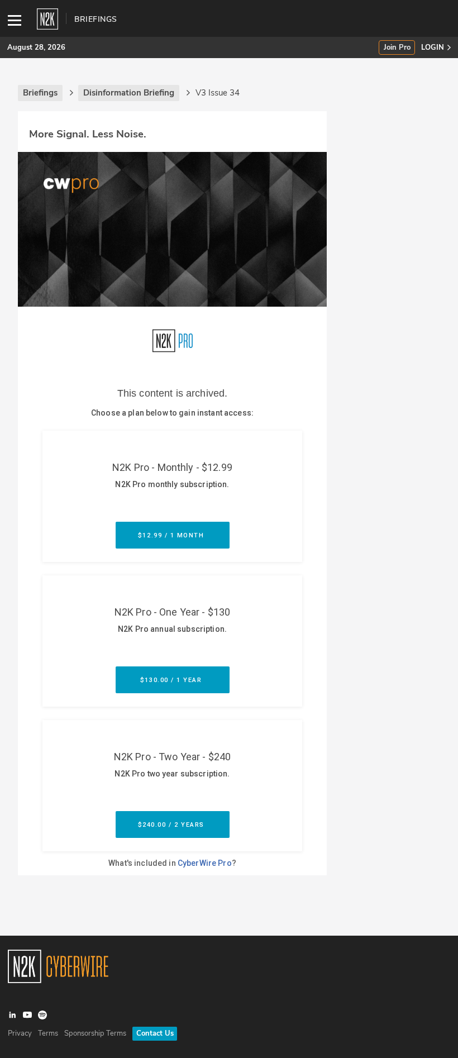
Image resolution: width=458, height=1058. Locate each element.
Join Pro (397, 47)
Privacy (20, 1033)
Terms (48, 1033)
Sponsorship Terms (95, 1033)
